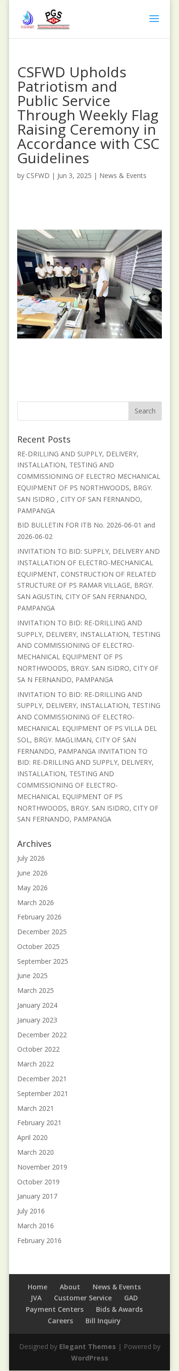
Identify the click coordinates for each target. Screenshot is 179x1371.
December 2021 (42, 1078)
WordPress (89, 1357)
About (70, 1286)
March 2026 (35, 902)
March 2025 (35, 990)
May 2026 (32, 887)
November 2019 (42, 1166)
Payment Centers (55, 1309)
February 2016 (39, 1240)
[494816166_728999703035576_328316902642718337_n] (89, 338)
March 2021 (35, 1108)
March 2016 (35, 1225)
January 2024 (37, 1005)
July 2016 (31, 1210)
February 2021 (39, 1122)
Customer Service (83, 1297)
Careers (60, 1320)
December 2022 (42, 1034)
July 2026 (31, 858)
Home (37, 1286)
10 (122, 327)
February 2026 (39, 916)
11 (130, 327)
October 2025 (38, 946)
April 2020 (32, 1137)
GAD (131, 1297)
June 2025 (32, 975)
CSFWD (38, 175)
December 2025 (42, 931)
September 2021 (42, 1093)
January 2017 (37, 1196)
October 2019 (38, 1181)
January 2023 (37, 1019)
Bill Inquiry (103, 1320)
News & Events (123, 175)
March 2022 (35, 1063)
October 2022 (38, 1049)
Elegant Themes (87, 1346)
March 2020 (35, 1152)
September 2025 (42, 961)
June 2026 (32, 872)
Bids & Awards (119, 1309)
